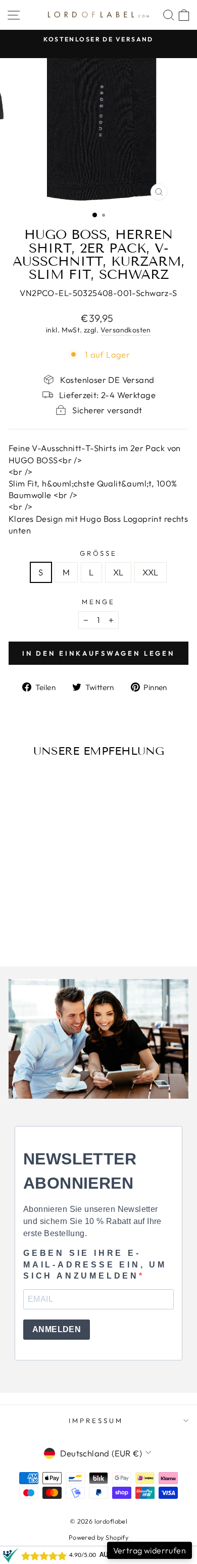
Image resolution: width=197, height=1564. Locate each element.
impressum (96, 1420)
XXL (150, 572)
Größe (99, 553)
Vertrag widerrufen (149, 1550)
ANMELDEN (56, 1329)
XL (118, 572)
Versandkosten (126, 329)
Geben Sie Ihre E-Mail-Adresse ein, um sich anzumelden (95, 1264)
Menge (98, 602)
